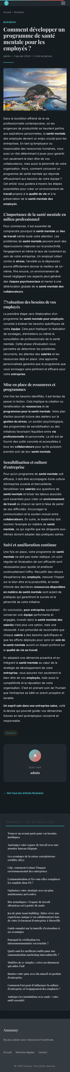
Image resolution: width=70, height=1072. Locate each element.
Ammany (10, 1029)
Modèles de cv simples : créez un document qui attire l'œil (33, 964)
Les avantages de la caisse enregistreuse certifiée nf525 (31, 858)
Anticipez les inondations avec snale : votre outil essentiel (33, 998)
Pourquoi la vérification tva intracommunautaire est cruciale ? (28, 941)
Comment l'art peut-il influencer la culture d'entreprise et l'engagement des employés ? (34, 987)
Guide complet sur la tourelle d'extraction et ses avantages (34, 930)
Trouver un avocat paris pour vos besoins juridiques (32, 835)
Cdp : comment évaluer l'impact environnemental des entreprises (27, 869)
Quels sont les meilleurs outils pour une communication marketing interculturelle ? (33, 952)
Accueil (7, 12)
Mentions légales (25, 1052)
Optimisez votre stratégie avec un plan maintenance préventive (30, 892)
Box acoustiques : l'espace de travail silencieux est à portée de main (29, 903)
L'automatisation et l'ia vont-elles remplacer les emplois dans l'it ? (34, 880)
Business (19, 12)
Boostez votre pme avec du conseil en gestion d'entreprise (34, 975)
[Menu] (63, 3)
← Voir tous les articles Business (23, 793)
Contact (42, 1052)
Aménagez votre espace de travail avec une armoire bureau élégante (33, 846)
